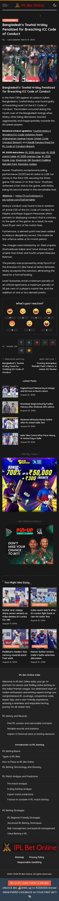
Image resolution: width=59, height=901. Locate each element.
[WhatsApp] (45, 342)
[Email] (29, 350)
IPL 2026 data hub (35, 152)
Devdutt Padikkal (41, 160)
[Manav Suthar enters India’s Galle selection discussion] (44, 639)
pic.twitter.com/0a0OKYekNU (18, 199)
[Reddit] (53, 342)
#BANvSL (7, 195)
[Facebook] (21, 342)
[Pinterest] (37, 342)
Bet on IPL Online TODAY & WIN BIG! (29, 883)
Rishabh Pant (9, 164)
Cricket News (10, 20)
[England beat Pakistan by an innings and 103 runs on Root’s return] (10, 391)
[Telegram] (21, 350)
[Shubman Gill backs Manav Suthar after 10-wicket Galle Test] (10, 423)
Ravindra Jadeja (27, 164)
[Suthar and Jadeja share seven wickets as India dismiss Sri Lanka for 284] (15, 597)
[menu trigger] (6, 5)
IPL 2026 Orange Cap (29, 156)
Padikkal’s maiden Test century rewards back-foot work (14, 654)
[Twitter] (29, 342)
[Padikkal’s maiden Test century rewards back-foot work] (15, 639)
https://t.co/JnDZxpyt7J (29, 195)
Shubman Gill (23, 160)
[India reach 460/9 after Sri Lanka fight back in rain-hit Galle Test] (44, 597)
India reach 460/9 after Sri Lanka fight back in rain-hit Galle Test (43, 613)
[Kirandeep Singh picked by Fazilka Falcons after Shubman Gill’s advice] (10, 407)
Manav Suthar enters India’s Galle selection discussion (43, 654)
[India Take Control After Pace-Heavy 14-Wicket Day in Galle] (10, 439)
